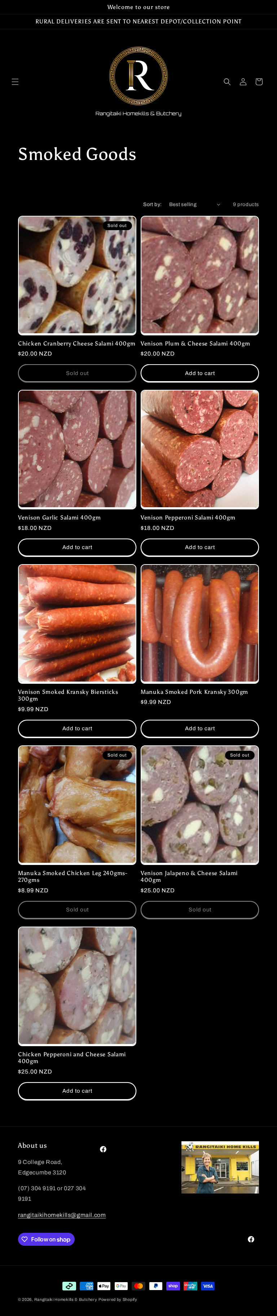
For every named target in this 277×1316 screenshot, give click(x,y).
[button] (15, 82)
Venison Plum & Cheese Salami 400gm (195, 343)
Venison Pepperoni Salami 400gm (188, 517)
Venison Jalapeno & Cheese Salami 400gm (189, 876)
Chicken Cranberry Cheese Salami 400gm (77, 343)
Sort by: (152, 204)
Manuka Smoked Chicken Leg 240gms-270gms (73, 876)
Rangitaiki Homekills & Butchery (65, 1299)
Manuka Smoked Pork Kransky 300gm (194, 691)
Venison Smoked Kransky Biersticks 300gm (68, 695)
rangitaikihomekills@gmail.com (62, 1215)
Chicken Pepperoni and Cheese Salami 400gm (72, 1058)
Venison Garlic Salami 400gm (59, 517)
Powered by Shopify (117, 1299)
